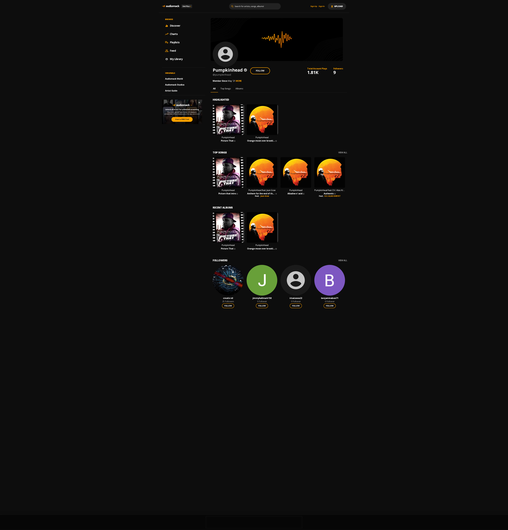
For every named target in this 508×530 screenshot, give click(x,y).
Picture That (227, 140)
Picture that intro (227, 193)
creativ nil (228, 298)
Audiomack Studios (174, 84)
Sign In (322, 6)
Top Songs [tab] (225, 88)
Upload (338, 6)
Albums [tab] (239, 88)
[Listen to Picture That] (228, 119)
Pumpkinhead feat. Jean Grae (262, 190)
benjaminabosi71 (329, 298)
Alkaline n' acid (294, 193)
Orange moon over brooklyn (261, 140)
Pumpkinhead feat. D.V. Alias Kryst (329, 190)
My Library (176, 59)
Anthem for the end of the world (261, 193)
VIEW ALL (342, 152)
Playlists (175, 42)
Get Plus (187, 6)
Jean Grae (264, 196)
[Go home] (170, 6)
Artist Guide (171, 90)
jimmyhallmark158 (261, 298)
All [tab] (214, 88)
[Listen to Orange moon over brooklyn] (262, 119)
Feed (173, 50)
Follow (260, 70)
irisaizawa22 (296, 298)
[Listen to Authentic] (329, 172)
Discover (175, 25)
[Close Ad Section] (199, 102)
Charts (174, 34)
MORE (239, 80)
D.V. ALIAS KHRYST (333, 196)
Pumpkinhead (228, 137)
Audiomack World (174, 78)
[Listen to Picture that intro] (228, 172)
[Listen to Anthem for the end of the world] (262, 172)
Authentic (329, 193)
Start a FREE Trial (182, 119)
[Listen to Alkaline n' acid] (295, 172)
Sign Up (313, 6)
